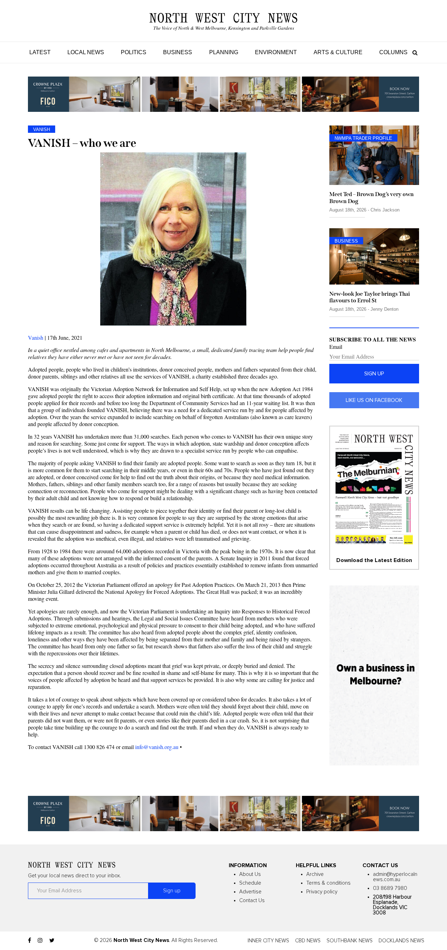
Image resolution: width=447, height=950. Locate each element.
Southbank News (350, 940)
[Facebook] (29, 940)
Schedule (250, 883)
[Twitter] (51, 940)
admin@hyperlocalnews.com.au (395, 877)
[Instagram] (40, 940)
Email (335, 346)
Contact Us (252, 900)
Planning (223, 52)
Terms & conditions (328, 883)
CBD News (308, 940)
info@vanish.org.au (156, 746)
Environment (276, 52)
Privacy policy (321, 891)
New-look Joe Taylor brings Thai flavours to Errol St (369, 297)
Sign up (374, 373)
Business (177, 52)
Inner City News (268, 940)
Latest (40, 52)
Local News (85, 52)
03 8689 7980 (390, 888)
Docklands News (401, 940)
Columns (393, 52)
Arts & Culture (338, 52)
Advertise (250, 891)
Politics (133, 52)
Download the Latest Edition (374, 560)
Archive (315, 874)
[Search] (413, 52)
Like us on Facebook (374, 400)
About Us (250, 874)
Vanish (35, 337)
